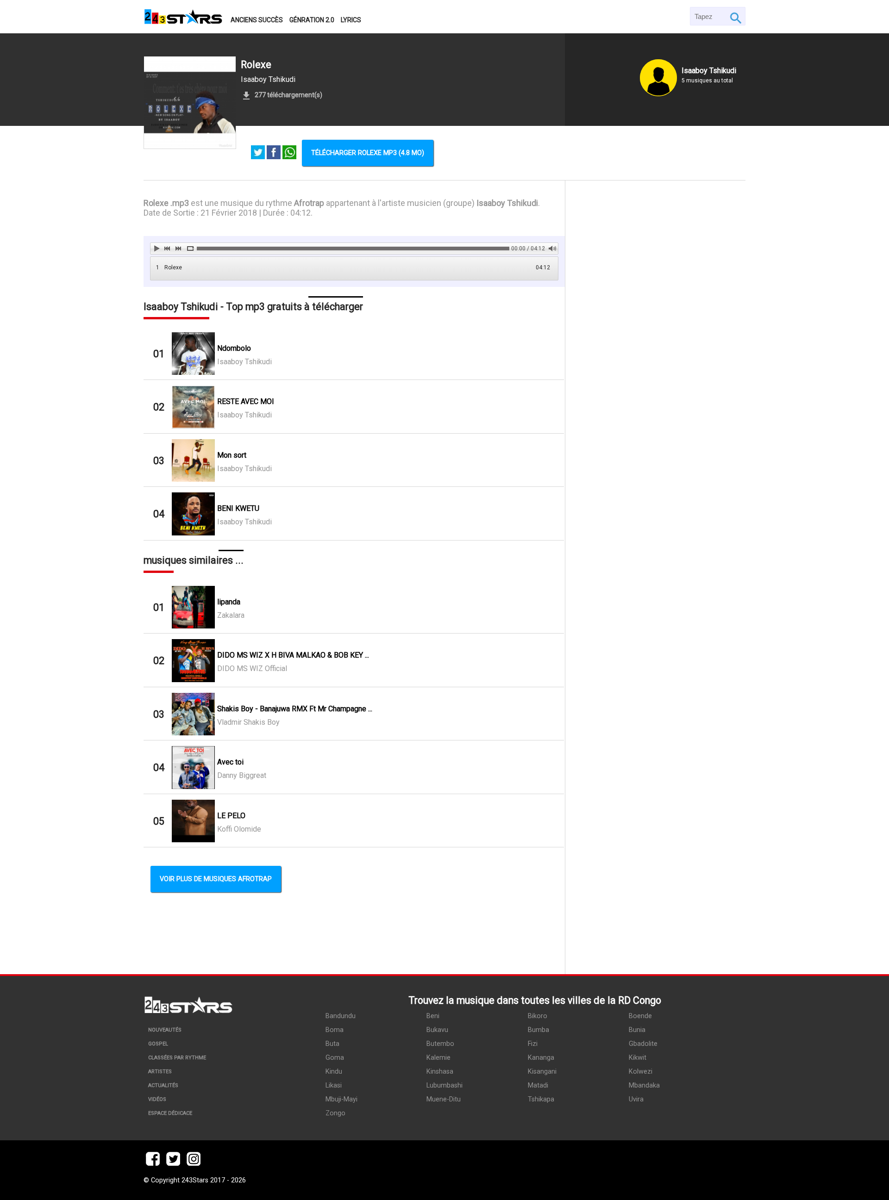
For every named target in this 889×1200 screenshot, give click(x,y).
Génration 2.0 (311, 20)
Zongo (335, 1113)
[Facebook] (274, 153)
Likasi (334, 1085)
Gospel (158, 1044)
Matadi (538, 1085)
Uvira (636, 1099)
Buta (332, 1044)
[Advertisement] (655, 577)
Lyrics (351, 20)
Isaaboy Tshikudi (268, 79)
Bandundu (341, 1016)
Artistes (160, 1072)
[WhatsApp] (289, 153)
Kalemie (438, 1058)
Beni (432, 1016)
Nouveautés (165, 1030)
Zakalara (230, 615)
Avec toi (230, 762)
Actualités (163, 1085)
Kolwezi (640, 1072)
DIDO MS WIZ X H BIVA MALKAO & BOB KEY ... (293, 655)
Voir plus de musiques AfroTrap (216, 879)
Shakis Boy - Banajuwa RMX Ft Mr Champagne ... (294, 708)
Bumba (538, 1030)
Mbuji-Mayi (341, 1099)
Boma (335, 1030)
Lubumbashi (444, 1085)
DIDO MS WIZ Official (252, 668)
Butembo (440, 1044)
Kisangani (542, 1072)
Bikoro (537, 1016)
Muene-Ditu (443, 1099)
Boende (640, 1016)
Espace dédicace (170, 1113)
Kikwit (637, 1058)
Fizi (533, 1044)
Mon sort (231, 455)
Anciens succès (257, 20)
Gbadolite (643, 1044)
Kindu (334, 1072)
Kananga (541, 1058)
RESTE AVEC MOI (245, 401)
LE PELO (231, 815)
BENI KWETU (238, 508)
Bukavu (437, 1030)
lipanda (228, 601)
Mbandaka (644, 1085)
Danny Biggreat (241, 775)
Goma (335, 1058)
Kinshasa (439, 1072)
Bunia (637, 1030)
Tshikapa (541, 1099)
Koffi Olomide (239, 829)
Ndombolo (234, 348)
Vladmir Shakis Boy (248, 722)
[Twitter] (258, 153)
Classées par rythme (177, 1058)
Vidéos (157, 1099)
